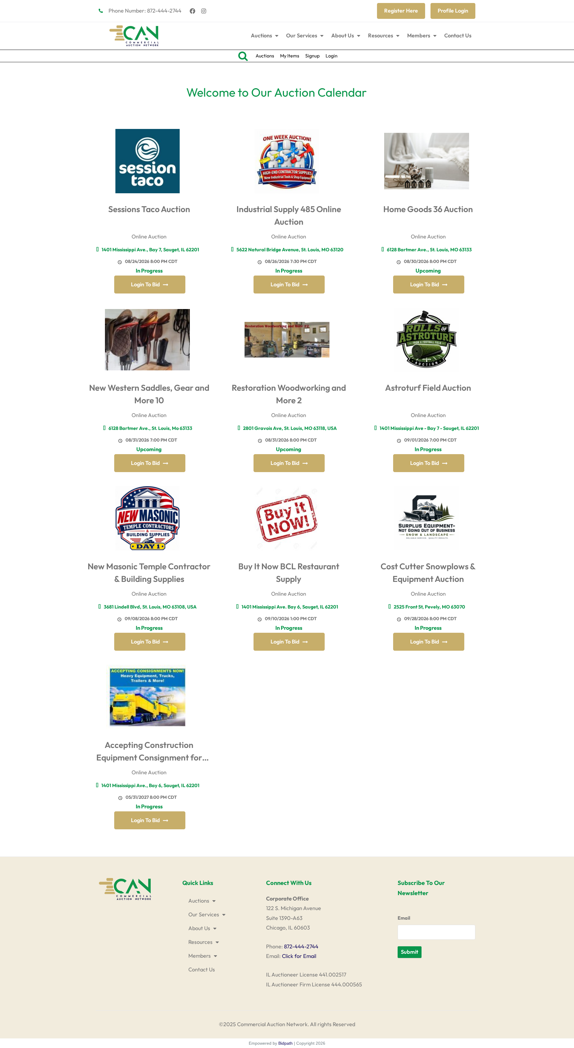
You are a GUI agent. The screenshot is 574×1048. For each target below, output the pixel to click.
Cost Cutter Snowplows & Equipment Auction (428, 572)
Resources (380, 35)
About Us (342, 35)
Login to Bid (145, 284)
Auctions (261, 35)
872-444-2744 (301, 946)
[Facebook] (192, 10)
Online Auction (149, 236)
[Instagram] (204, 10)
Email (404, 918)
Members (418, 35)
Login (332, 56)
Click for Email (299, 956)
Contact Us (457, 35)
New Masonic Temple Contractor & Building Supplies (149, 572)
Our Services (301, 35)
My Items (289, 56)
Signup (312, 56)
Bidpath (285, 1043)
